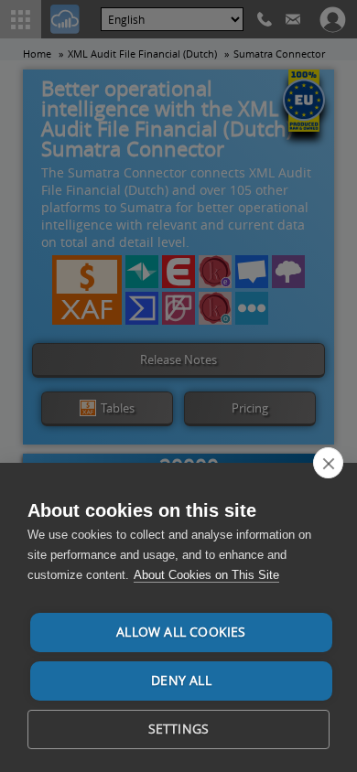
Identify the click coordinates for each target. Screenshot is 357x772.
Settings (179, 729)
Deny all (181, 680)
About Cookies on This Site (206, 575)
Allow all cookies (180, 632)
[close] (328, 462)
